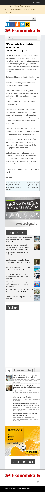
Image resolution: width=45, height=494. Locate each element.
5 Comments (26, 409)
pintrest (17, 24)
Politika (16, 6)
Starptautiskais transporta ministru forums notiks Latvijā (25, 414)
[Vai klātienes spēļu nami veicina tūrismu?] (37, 271)
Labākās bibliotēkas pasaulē (16, 296)
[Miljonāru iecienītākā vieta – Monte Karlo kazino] (37, 293)
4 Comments (25, 419)
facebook (12, 24)
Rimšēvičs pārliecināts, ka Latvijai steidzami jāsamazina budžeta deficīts (26, 404)
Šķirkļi (30, 370)
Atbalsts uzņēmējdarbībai (13, 9)
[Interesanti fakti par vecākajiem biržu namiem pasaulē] (37, 278)
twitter (22, 24)
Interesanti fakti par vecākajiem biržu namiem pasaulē (18, 275)
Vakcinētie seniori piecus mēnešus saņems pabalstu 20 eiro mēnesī (19, 238)
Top (8, 370)
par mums (36, 3)
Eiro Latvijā (8, 12)
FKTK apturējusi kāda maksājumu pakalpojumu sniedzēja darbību (14, 186)
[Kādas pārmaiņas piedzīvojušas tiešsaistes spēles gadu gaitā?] (37, 286)
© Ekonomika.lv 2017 (27, 488)
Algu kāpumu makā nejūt (15, 253)
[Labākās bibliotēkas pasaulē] (37, 301)
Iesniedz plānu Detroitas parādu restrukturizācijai (33, 186)
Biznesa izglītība (29, 9)
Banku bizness (25, 6)
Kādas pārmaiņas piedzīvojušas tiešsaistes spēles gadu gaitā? (18, 283)
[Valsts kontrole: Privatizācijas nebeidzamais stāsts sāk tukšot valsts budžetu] (37, 249)
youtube (27, 24)
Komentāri (19, 370)
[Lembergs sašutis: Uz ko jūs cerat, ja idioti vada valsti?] (37, 264)
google (7, 24)
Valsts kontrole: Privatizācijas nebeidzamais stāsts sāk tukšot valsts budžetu (17, 247)
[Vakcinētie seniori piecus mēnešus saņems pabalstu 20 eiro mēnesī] (37, 242)
